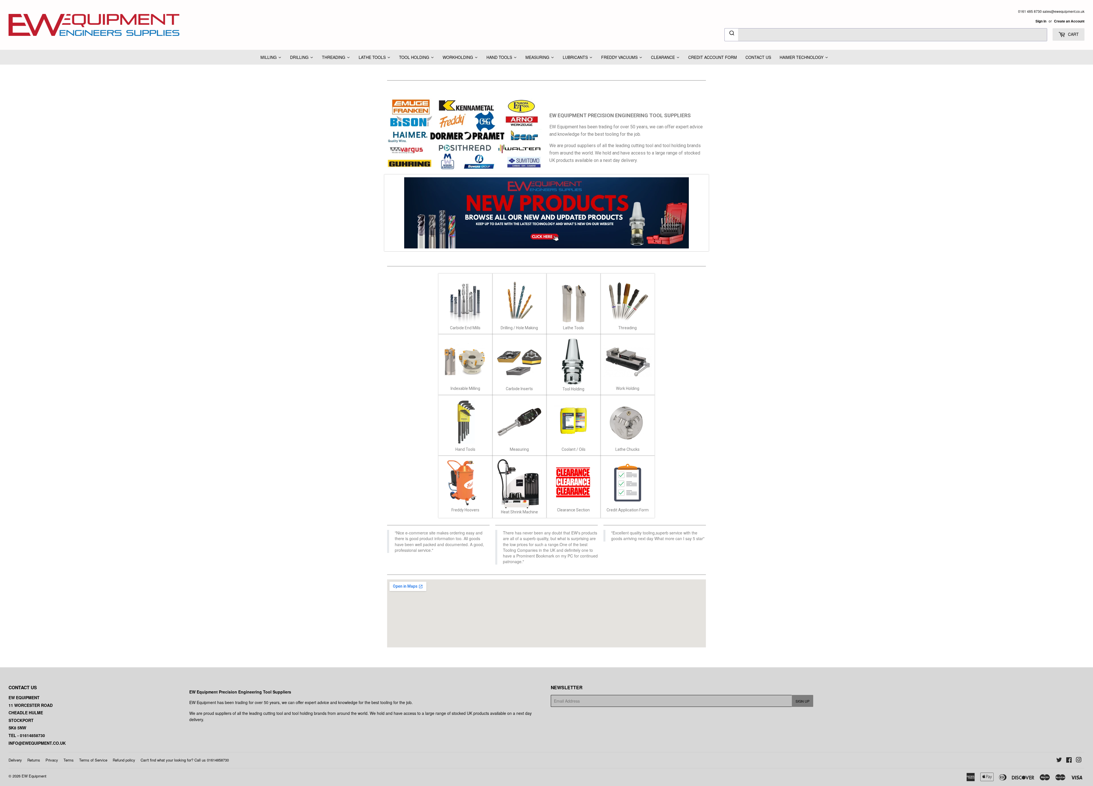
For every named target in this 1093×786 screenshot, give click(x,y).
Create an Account (1069, 21)
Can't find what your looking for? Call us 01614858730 (185, 760)
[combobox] (885, 34)
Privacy (52, 760)
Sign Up (803, 701)
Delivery (15, 760)
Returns (33, 760)
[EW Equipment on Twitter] (1059, 760)
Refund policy (124, 760)
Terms (68, 760)
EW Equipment (34, 776)
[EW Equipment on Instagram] (1079, 760)
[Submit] (731, 34)
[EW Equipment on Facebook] (1069, 760)
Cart (1073, 34)
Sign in (1041, 21)
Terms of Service (93, 760)
